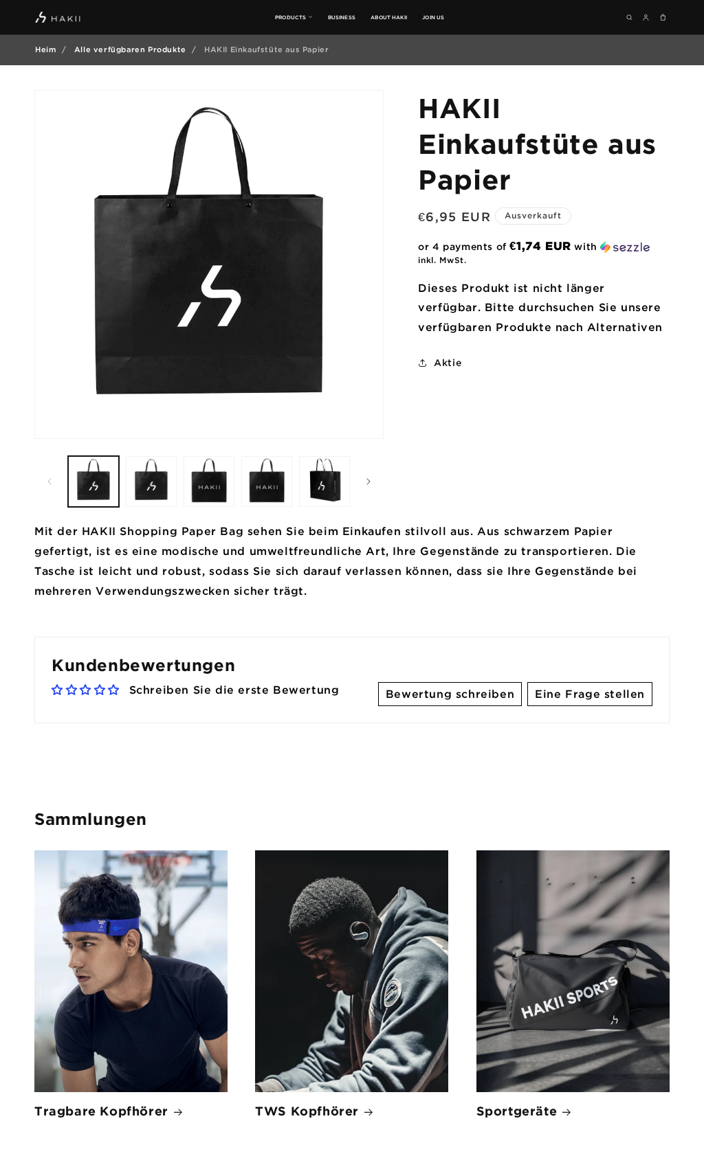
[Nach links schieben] (49, 481)
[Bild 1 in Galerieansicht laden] (93, 481)
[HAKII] (58, 17)
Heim (45, 49)
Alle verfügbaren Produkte (130, 49)
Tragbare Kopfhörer (101, 1111)
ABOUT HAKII (389, 17)
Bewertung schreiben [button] (450, 694)
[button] (544, 246)
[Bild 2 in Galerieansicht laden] (151, 481)
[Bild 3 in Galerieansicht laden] (209, 481)
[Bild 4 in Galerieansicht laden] (266, 481)
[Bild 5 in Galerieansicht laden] (324, 481)
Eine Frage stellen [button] (590, 694)
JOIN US (433, 17)
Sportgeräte (517, 1111)
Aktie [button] (447, 362)
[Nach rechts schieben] (368, 481)
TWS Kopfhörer (307, 1111)
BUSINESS (341, 17)
